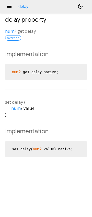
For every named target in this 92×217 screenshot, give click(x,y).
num (10, 31)
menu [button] (9, 6)
